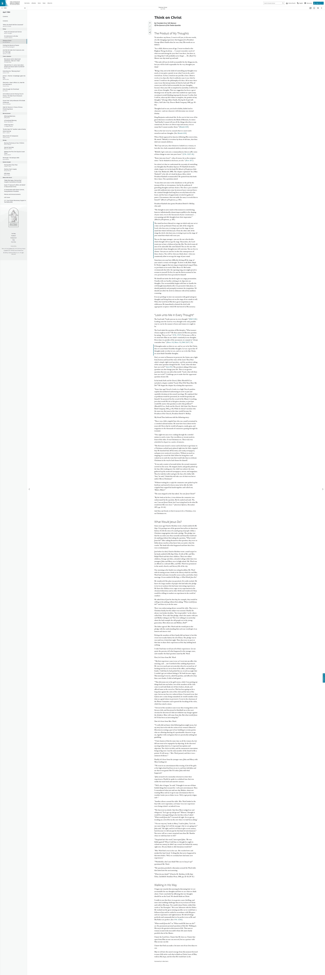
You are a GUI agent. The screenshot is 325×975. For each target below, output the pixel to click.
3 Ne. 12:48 (178, 920)
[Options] (321, 8)
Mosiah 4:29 (184, 127)
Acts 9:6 (169, 367)
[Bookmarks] (314, 8)
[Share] (150, 32)
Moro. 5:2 (177, 342)
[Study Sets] (310, 8)
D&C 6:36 (192, 319)
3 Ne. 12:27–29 (188, 154)
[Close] (150, 22)
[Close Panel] (25, 8)
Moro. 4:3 (170, 342)
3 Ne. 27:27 (177, 335)
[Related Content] (318, 8)
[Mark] (150, 26)
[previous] (29, 489)
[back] (2, 8)
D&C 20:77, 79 (187, 342)
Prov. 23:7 (189, 161)
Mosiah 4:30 (182, 133)
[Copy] (150, 29)
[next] (322, 489)
